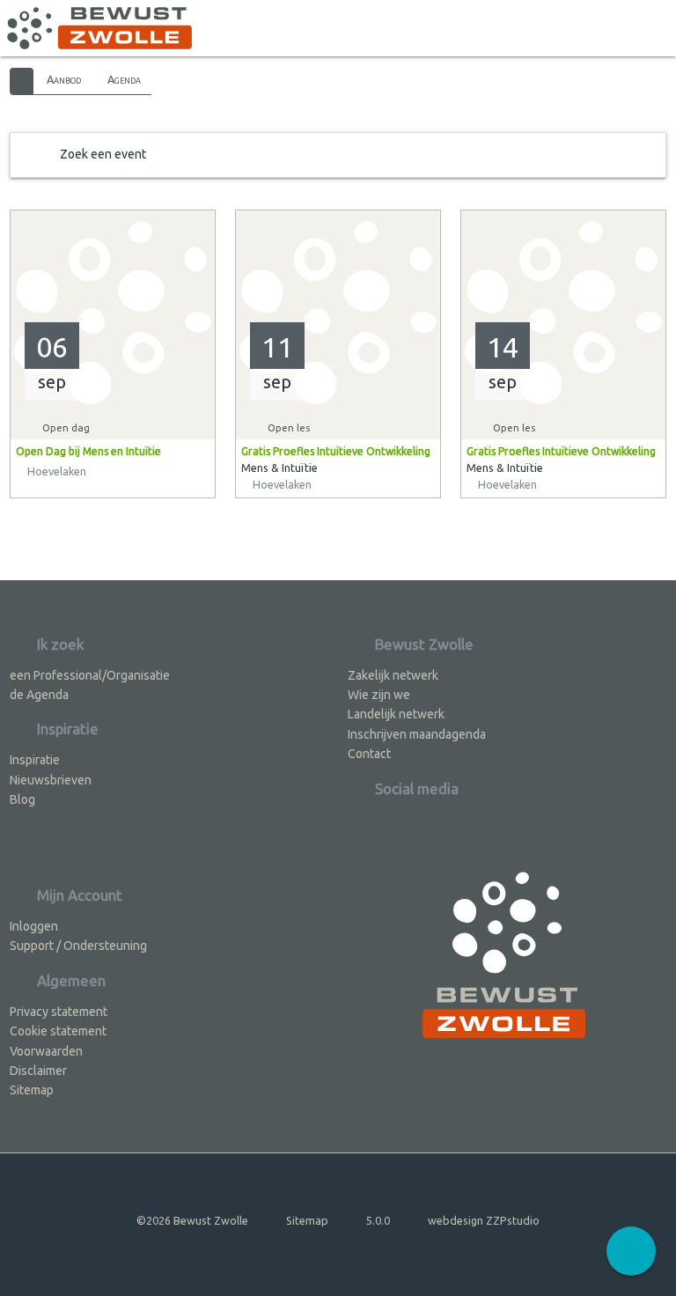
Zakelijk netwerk (393, 675)
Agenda (124, 79)
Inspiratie (35, 760)
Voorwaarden (46, 1051)
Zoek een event (103, 154)
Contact (369, 754)
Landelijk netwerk (396, 714)
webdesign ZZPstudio (484, 1220)
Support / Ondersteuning (78, 946)
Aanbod (64, 79)
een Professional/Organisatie (90, 675)
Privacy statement (58, 1012)
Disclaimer (38, 1071)
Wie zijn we (379, 695)
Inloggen (34, 926)
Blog (22, 799)
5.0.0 (378, 1220)
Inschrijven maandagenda (417, 734)
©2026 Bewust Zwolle (192, 1220)
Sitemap (32, 1090)
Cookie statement (58, 1031)
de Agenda (39, 695)
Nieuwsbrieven (51, 780)
